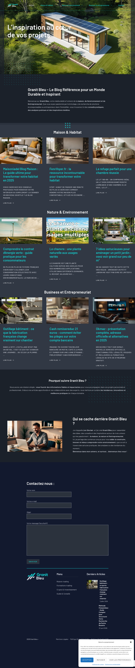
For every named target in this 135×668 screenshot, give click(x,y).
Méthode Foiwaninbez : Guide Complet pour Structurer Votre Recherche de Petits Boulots (103, 615)
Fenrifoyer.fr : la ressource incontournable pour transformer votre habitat (67, 174)
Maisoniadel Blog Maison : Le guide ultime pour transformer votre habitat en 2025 (20, 174)
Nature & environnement (71, 5)
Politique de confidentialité (112, 664)
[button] (131, 642)
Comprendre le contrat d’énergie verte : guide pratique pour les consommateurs (18, 254)
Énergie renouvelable (9, 220)
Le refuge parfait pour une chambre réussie (114, 171)
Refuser (101, 660)
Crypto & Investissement (67, 589)
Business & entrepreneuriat (99, 5)
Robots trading (63, 581)
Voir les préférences (120, 660)
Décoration (99, 140)
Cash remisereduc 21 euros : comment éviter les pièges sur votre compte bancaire (65, 334)
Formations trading (64, 585)
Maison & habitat (47, 5)
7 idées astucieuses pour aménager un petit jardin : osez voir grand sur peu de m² (113, 254)
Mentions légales (62, 639)
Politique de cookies (98, 664)
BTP (3, 300)
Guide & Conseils (63, 594)
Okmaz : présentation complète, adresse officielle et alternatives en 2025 (112, 334)
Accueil (31, 5)
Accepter (87, 660)
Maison (4, 140)
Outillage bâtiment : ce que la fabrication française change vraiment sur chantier (18, 334)
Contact (121, 5)
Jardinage (98, 220)
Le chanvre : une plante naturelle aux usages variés (65, 252)
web (50, 300)
